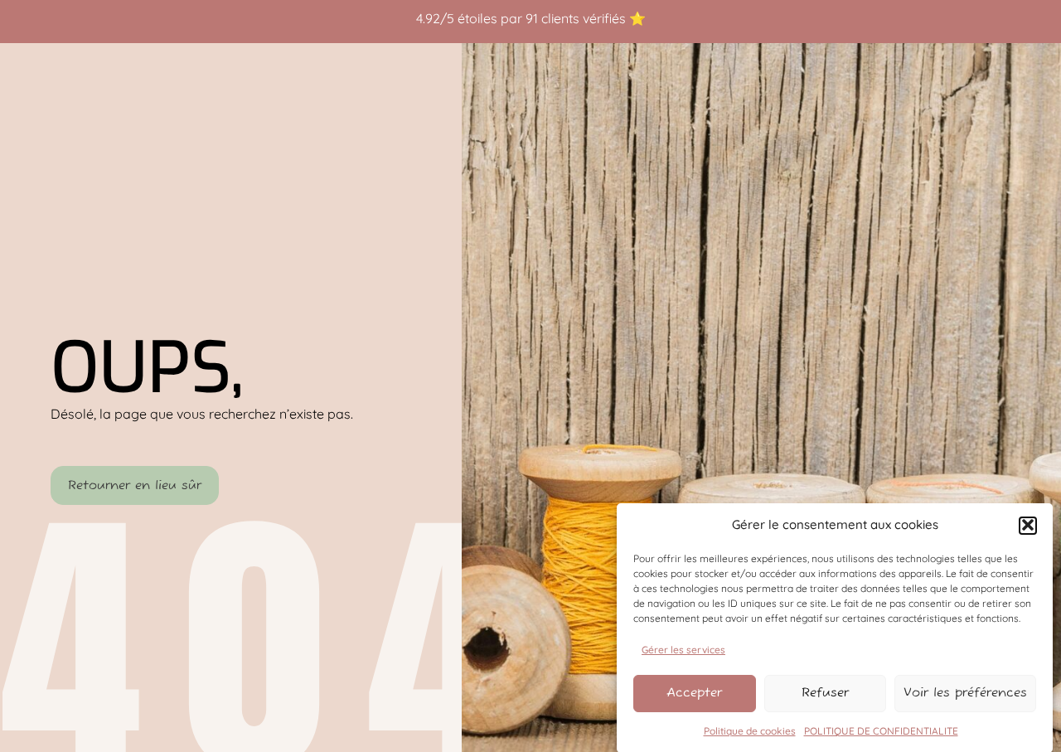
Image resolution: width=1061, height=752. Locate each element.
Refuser (825, 693)
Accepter (694, 693)
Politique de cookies (750, 731)
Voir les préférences (965, 693)
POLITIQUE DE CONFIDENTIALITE (881, 731)
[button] (1028, 525)
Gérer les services (683, 649)
